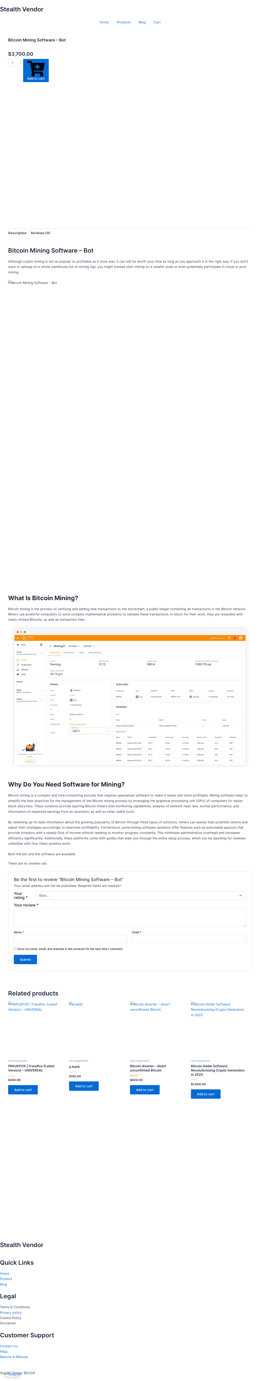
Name (19, 932)
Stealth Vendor (21, 9)
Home (104, 22)
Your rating (21, 895)
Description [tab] (17, 233)
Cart (157, 22)
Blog (142, 22)
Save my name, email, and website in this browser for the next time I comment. (70, 949)
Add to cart (36, 78)
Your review (26, 905)
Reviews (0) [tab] (40, 233)
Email (136, 932)
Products (124, 22)
